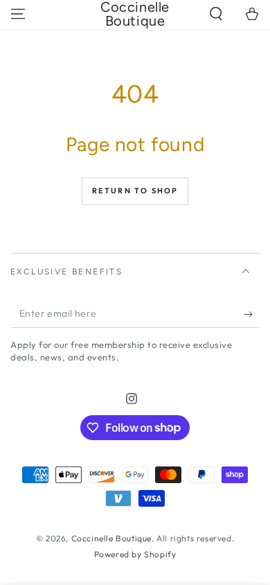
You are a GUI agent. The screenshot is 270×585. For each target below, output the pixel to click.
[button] (216, 14)
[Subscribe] (252, 314)
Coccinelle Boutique (111, 538)
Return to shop (135, 190)
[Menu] (18, 14)
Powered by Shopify (135, 554)
